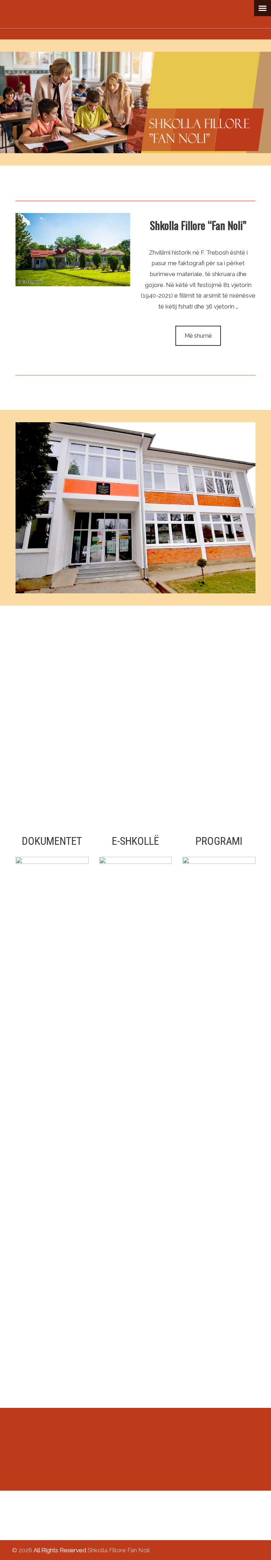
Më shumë (198, 335)
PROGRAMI (218, 841)
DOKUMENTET (52, 841)
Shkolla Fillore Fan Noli (136, 18)
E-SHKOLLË (135, 841)
